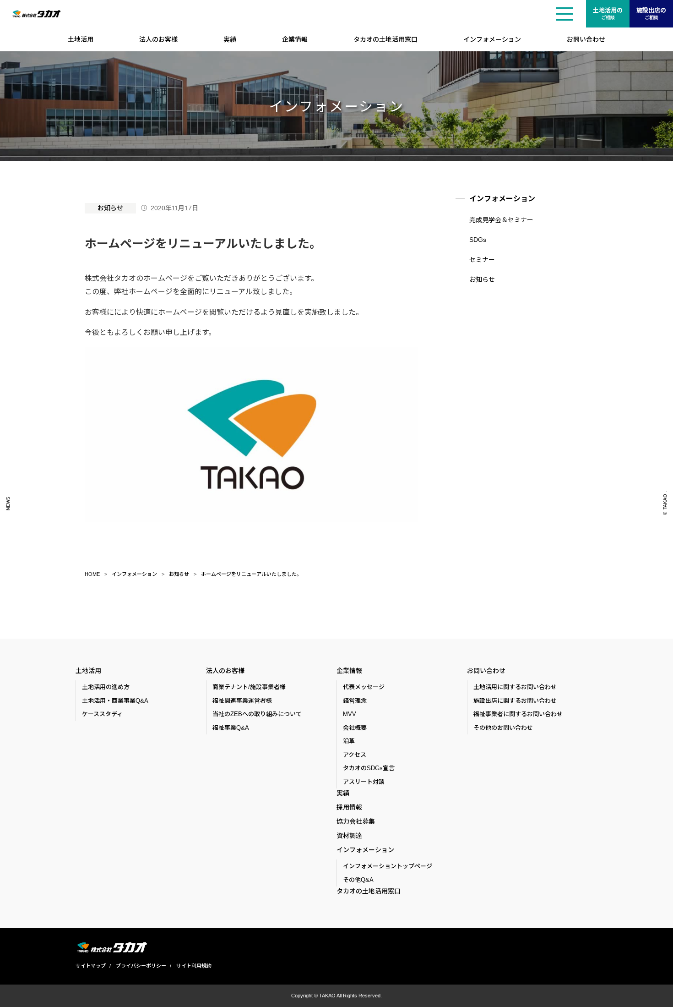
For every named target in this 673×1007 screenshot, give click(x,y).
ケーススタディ (102, 714)
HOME (92, 574)
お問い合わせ (586, 39)
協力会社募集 (355, 821)
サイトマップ (91, 966)
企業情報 (295, 39)
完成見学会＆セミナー (501, 220)
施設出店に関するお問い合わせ (515, 700)
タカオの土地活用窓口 (385, 39)
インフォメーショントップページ (387, 866)
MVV (349, 714)
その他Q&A (358, 879)
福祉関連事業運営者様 (242, 700)
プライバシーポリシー (141, 966)
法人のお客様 (158, 39)
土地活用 (80, 39)
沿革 (349, 741)
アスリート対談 (364, 781)
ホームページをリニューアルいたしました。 (251, 574)
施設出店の (651, 13)
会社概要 (355, 727)
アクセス (354, 754)
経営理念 (355, 700)
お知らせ (110, 208)
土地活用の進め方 (106, 687)
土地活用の (608, 13)
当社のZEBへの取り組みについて (257, 714)
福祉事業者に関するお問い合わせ (518, 714)
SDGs (477, 239)
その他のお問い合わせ (503, 727)
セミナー (482, 259)
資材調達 (349, 835)
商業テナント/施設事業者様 (249, 687)
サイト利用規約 (194, 966)
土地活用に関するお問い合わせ (515, 687)
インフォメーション (492, 39)
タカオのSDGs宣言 (369, 768)
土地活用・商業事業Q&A (115, 700)
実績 (229, 39)
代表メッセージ (364, 687)
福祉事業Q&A (230, 727)
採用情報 (349, 807)
